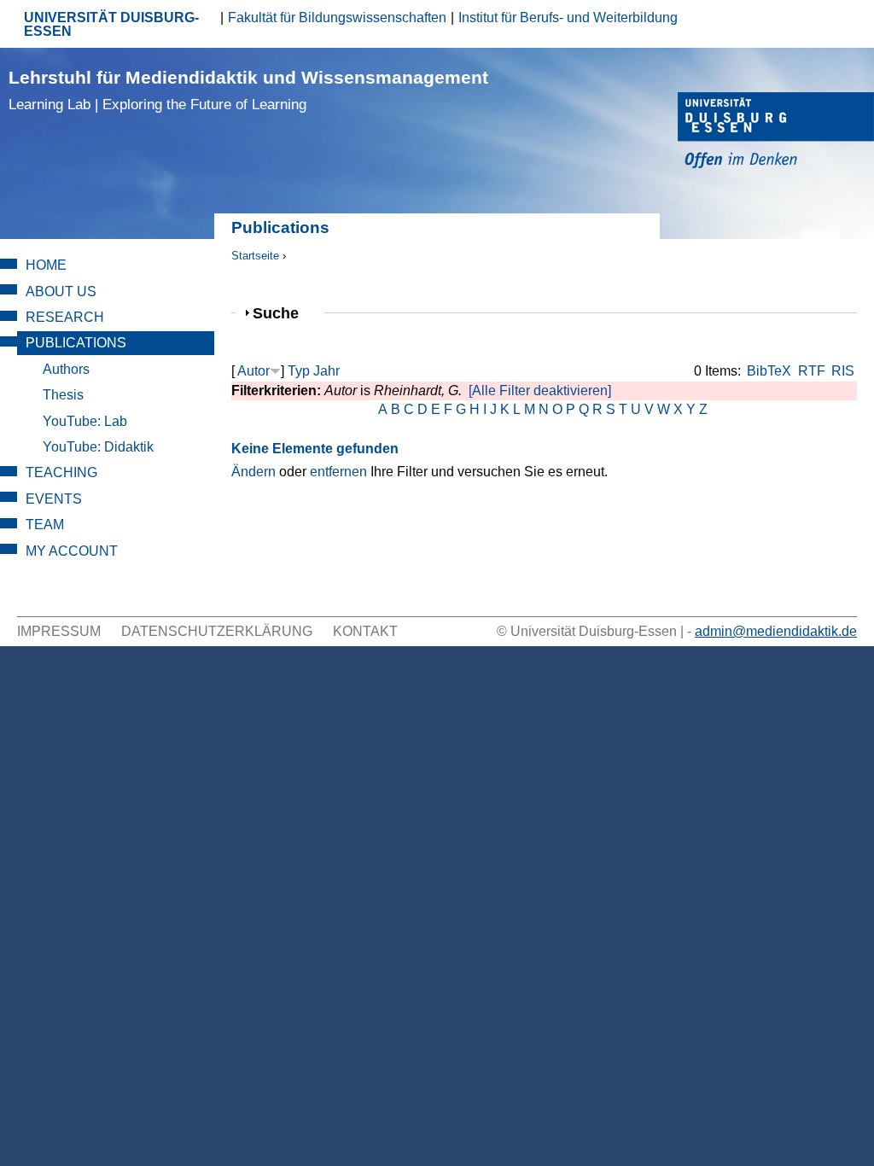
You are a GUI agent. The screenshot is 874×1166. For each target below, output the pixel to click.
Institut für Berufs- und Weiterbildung (568, 17)
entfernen (338, 471)
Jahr (326, 371)
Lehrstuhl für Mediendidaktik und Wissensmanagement (248, 90)
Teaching (61, 472)
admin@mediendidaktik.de (776, 631)
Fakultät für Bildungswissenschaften (337, 17)
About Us (61, 291)
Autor (253, 371)
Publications (76, 342)
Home (46, 265)
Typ (299, 371)
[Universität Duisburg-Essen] (776, 132)
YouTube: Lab (85, 421)
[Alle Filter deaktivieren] (540, 390)
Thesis (63, 395)
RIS (842, 371)
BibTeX (769, 371)
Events (54, 499)
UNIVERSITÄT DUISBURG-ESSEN (111, 24)
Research (65, 317)
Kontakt (365, 631)
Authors (66, 369)
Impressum (59, 631)
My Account (72, 551)
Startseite (255, 255)
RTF (811, 371)
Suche (283, 313)
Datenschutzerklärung (216, 631)
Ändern (253, 471)
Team (45, 524)
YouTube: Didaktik (98, 447)
